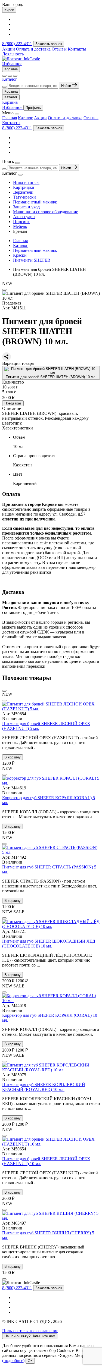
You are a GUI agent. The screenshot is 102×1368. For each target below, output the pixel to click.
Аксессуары (24, 216)
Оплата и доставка (33, 49)
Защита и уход (26, 207)
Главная (9, 117)
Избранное (12, 63)
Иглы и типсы (26, 182)
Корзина (11, 69)
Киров (9, 10)
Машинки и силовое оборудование (45, 211)
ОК (30, 1361)
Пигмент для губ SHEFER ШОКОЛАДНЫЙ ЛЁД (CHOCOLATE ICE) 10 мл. (48, 943)
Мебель (20, 226)
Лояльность (13, 54)
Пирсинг (21, 221)
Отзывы (59, 49)
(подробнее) (13, 1360)
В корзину (12, 757)
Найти (66, 86)
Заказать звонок (48, 44)
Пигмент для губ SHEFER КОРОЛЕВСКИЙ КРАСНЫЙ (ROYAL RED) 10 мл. (43, 1087)
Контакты (77, 49)
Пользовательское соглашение (30, 1330)
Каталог (9, 79)
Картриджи (23, 187)
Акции (8, 49)
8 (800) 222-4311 (17, 43)
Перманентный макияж (35, 202)
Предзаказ (12, 403)
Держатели (23, 192)
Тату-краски (24, 197)
